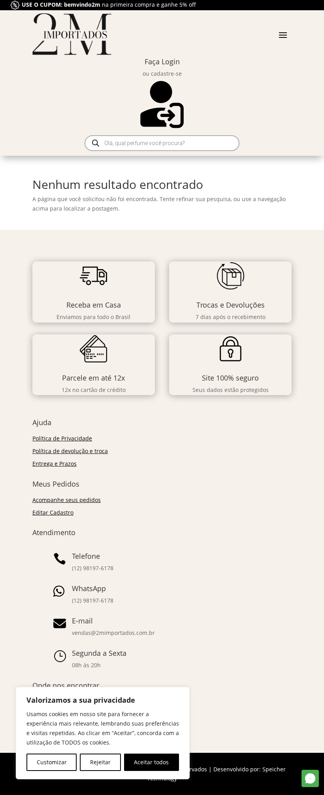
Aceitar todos (151, 762)
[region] (103, 733)
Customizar (52, 762)
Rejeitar (100, 762)
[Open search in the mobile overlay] (162, 143)
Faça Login (162, 61)
